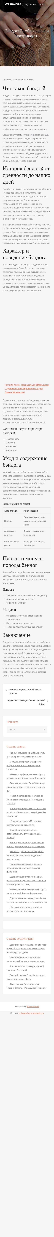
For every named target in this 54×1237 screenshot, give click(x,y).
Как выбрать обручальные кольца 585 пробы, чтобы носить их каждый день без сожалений (26, 812)
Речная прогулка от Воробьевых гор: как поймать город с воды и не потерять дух (26, 787)
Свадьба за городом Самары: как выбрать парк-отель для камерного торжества (24, 765)
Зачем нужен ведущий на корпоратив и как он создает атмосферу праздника (27, 948)
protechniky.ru (37, 1013)
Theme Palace (33, 1006)
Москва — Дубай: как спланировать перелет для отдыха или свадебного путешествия (25, 855)
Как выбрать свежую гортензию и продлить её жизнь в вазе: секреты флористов (24, 868)
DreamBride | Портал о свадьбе (25, 4)
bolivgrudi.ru (24, 1013)
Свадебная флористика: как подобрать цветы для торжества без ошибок (24, 834)
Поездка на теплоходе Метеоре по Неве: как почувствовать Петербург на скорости (25, 800)
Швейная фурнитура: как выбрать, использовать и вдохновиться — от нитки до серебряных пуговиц (26, 880)
